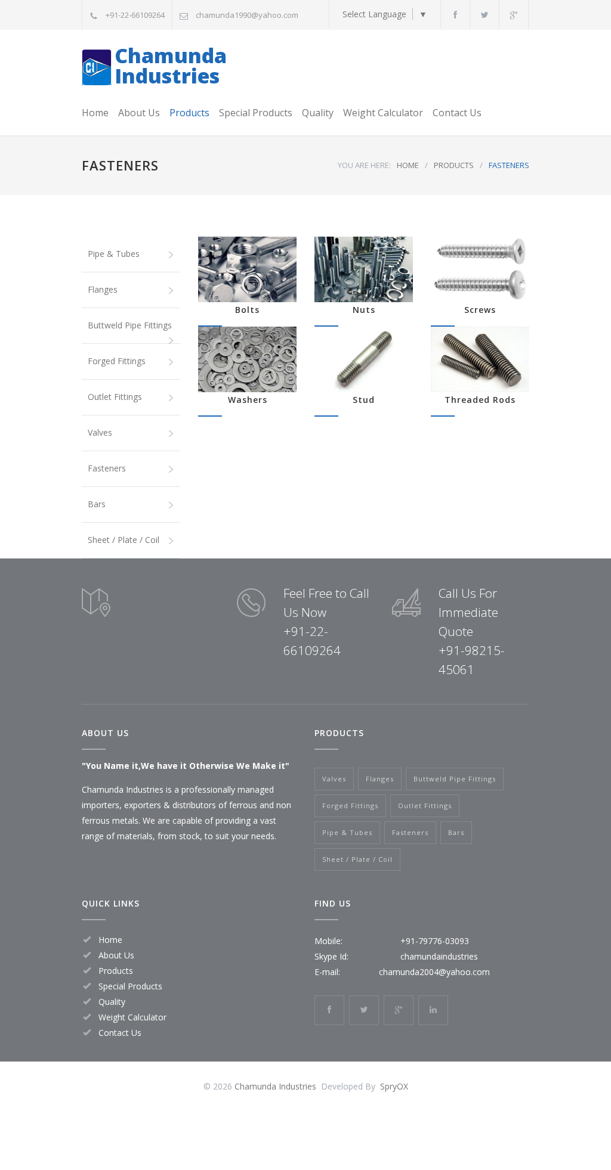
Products (189, 112)
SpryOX (394, 1086)
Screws (480, 309)
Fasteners (107, 468)
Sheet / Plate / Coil (123, 539)
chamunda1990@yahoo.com (247, 15)
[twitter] (484, 14)
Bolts (247, 309)
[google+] (513, 14)
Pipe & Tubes (114, 253)
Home (95, 112)
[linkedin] (433, 1010)
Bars (97, 504)
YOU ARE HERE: (364, 165)
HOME (408, 165)
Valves (100, 432)
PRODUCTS (454, 165)
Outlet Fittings (115, 396)
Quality (318, 112)
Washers (247, 399)
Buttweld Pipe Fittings (130, 325)
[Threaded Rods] (480, 359)
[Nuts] (363, 269)
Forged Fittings (117, 361)
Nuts (364, 309)
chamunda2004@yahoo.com (434, 971)
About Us (139, 112)
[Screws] (480, 269)
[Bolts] (247, 269)
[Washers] (247, 359)
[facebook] (455, 14)
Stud (364, 399)
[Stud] (363, 359)
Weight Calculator (383, 112)
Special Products (255, 112)
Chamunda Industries (171, 65)
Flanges (103, 289)
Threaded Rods (480, 399)
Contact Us (457, 112)
